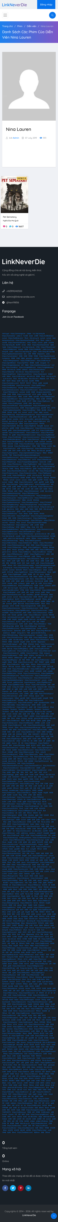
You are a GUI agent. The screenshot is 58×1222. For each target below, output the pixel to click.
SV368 (21, 754)
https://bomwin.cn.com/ (45, 529)
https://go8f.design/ (40, 637)
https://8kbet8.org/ (9, 462)
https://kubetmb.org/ (10, 838)
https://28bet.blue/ (33, 433)
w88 (8, 601)
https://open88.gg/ (13, 923)
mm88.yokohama (25, 838)
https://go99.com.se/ (24, 804)
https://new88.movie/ (27, 444)
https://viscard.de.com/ (10, 784)
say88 (53, 660)
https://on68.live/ (8, 813)
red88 (4, 777)
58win (50, 489)
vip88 (34, 982)
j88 (20, 660)
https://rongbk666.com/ (45, 367)
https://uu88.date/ (8, 770)
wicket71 (39, 833)
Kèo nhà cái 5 (34, 379)
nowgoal (43, 363)
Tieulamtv (5, 709)
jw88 (36, 970)
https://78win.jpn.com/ (10, 876)
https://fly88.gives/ (45, 473)
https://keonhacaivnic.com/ (11, 595)
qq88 (10, 640)
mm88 (13, 1020)
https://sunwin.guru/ (24, 518)
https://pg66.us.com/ (9, 397)
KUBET (42, 955)
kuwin (42, 574)
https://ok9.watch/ (8, 516)
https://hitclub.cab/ (9, 520)
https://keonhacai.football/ (25, 340)
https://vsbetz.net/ (9, 793)
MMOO (4, 642)
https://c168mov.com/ (9, 556)
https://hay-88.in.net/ (43, 631)
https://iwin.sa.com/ (23, 385)
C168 (38, 446)
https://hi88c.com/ (41, 1036)
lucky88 (45, 698)
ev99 (18, 592)
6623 (18, 991)
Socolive (31, 815)
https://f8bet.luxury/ (10, 993)
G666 (13, 772)
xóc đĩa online (41, 619)
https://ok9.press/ (22, 525)
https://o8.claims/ (37, 878)
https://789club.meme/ (17, 840)
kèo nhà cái (11, 370)
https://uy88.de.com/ (18, 601)
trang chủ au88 (30, 687)
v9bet (29, 345)
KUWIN (22, 748)
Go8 (18, 934)
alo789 (30, 718)
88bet (48, 601)
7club (23, 982)
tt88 (27, 561)
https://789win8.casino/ (37, 572)
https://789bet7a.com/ (15, 671)
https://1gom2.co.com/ (28, 529)
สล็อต (21, 424)
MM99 (34, 790)
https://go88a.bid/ (47, 673)
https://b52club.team (31, 491)
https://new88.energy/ (32, 781)
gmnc (9, 550)
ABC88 (4, 734)
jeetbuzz (32, 833)
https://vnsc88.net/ (39, 552)
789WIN (20, 761)
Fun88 (25, 336)
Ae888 (32, 671)
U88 (14, 759)
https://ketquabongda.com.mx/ (13, 579)
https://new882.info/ (39, 770)
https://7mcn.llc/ (25, 466)
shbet (45, 570)
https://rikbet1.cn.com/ (10, 534)
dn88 (30, 637)
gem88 (43, 408)
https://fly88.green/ (45, 469)
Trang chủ (7, 26)
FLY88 (19, 401)
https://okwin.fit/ (37, 1013)
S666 (36, 694)
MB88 (30, 1033)
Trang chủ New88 (26, 968)
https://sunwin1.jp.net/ (32, 680)
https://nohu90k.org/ (24, 948)
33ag (20, 795)
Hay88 (47, 574)
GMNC (4, 444)
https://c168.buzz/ (31, 743)
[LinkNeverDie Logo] (14, 4)
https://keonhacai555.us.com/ (12, 766)
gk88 (22, 581)
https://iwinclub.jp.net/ (10, 496)
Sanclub (10, 446)
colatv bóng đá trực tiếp (46, 352)
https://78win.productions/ (11, 853)
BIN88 (32, 363)
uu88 (33, 430)
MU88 (4, 464)
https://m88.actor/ (13, 664)
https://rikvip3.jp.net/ (25, 678)
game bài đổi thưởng (42, 419)
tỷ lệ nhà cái (23, 588)
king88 (10, 842)
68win (44, 606)
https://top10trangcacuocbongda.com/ (26, 455)
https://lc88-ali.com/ (38, 669)
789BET (50, 453)
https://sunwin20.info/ (10, 808)
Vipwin (39, 667)
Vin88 (9, 669)
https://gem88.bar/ (9, 363)
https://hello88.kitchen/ (10, 529)
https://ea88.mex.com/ (25, 651)
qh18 (33, 820)
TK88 (51, 698)
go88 (45, 343)
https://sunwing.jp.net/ (27, 635)
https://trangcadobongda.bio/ (27, 462)
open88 (36, 397)
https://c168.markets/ (9, 543)
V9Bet (28, 982)
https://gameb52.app (28, 628)
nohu (4, 601)
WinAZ (32, 860)
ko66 (3, 739)
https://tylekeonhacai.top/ (11, 493)
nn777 (29, 401)
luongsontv (6, 358)
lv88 (34, 788)
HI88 (32, 943)
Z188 (9, 518)
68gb (42, 559)
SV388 (24, 939)
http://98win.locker (33, 975)
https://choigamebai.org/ (11, 365)
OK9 (13, 451)
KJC (53, 365)
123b (7, 563)
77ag (31, 757)
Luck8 (9, 475)
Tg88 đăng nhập (8, 626)
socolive (51, 343)
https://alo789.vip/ (8, 968)
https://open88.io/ (13, 896)
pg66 (36, 815)
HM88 (10, 642)
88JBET (5, 883)
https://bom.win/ (33, 439)
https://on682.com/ (24, 730)
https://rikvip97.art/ (9, 374)
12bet (21, 1018)
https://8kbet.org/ (8, 415)
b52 (25, 354)
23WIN (32, 640)
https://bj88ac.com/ (9, 673)
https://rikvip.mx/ (8, 610)
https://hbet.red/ (45, 651)
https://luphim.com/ (31, 424)
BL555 (17, 599)
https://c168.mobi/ (33, 950)
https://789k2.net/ (8, 833)
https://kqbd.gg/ (8, 775)
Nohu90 (10, 444)
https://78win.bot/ (47, 433)
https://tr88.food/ (13, 835)
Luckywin (21, 583)
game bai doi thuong (18, 941)
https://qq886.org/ (8, 1038)
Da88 (16, 986)
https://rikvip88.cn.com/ (38, 835)
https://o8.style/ (12, 484)
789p (4, 822)
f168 (49, 439)
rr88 (3, 484)
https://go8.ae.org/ (34, 802)
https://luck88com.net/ (45, 921)
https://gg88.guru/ (34, 547)
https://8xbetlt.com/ (26, 534)
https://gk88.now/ (19, 1027)
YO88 (33, 988)
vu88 (12, 712)
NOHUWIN (6, 984)
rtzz (45, 898)
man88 (18, 950)
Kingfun (31, 655)
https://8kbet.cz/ (44, 901)
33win (4, 442)
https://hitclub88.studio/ (20, 669)
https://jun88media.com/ (41, 838)
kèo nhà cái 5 (50, 775)
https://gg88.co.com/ (32, 408)
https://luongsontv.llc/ (28, 606)
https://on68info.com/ (20, 757)
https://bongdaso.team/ (30, 502)
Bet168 (44, 410)
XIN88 (29, 822)
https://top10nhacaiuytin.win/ (40, 365)
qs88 (32, 583)
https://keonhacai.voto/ (10, 408)
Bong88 (40, 426)
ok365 (9, 772)
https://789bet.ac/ (34, 885)
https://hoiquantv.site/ (10, 473)
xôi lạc (24, 345)
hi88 (49, 950)
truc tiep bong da (39, 334)
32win (21, 808)
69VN (23, 914)
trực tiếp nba (45, 358)
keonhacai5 (6, 1002)
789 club (11, 667)
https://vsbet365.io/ (24, 793)
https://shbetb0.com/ (44, 460)
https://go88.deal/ (25, 406)
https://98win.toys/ (9, 799)
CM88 (17, 428)
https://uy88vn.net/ (9, 1015)
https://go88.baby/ (40, 518)
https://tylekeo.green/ (10, 453)
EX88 (46, 784)
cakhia (28, 538)
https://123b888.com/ (25, 586)
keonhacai (44, 595)
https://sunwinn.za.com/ (31, 437)
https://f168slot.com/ (47, 397)
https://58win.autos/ (40, 613)
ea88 (27, 970)
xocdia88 (5, 613)
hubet (38, 617)
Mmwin (27, 685)
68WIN (4, 658)
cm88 (16, 444)
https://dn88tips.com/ (10, 871)
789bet (33, 538)
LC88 (13, 581)
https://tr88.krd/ (22, 977)
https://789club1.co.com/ (43, 498)
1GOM (8, 381)
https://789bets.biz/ (14, 547)
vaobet (4, 403)
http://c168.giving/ (30, 626)
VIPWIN (19, 799)
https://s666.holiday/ (26, 712)
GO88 (25, 403)
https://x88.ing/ (40, 579)
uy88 (5, 538)
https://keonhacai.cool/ (10, 466)
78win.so (5, 469)
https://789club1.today (10, 635)
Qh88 (17, 626)
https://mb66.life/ (35, 349)
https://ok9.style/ (8, 820)
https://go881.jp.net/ (48, 437)
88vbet (4, 860)
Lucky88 (33, 849)
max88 (31, 381)
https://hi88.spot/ (19, 921)
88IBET (49, 579)
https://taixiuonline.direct (36, 725)
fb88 (17, 509)
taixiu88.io (29, 595)
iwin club (32, 471)
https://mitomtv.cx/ (30, 759)
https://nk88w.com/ (9, 826)
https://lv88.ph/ (31, 887)
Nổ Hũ (44, 802)
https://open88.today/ (27, 399)
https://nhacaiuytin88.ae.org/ (30, 727)
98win (49, 572)
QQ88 (8, 743)
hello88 (46, 815)
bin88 (28, 392)
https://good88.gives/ (10, 660)
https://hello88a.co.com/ (10, 628)
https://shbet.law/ (24, 460)
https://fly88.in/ (43, 743)
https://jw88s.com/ (19, 822)
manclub (49, 442)
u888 (37, 550)
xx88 (29, 354)
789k (36, 588)
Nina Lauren (47, 26)
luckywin (47, 653)
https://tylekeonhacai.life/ (12, 410)
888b (4, 817)
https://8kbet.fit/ (26, 903)
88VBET (21, 925)
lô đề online (29, 581)
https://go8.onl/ (22, 707)
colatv (11, 352)
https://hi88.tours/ (27, 736)
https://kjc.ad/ (20, 829)
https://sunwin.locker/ (10, 356)
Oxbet (21, 986)
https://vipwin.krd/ (8, 977)
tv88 (18, 763)
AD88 (33, 714)
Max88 (4, 430)
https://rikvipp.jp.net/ (43, 496)
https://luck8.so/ (8, 599)
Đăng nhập (46, 4)
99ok (48, 604)
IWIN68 (52, 536)
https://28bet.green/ (9, 815)
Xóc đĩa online (23, 379)
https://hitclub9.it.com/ (15, 637)
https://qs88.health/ (9, 781)
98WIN (42, 779)
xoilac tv (19, 336)
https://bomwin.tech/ (32, 372)
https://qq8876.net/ (21, 572)
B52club (39, 478)
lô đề (4, 509)
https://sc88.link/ (32, 653)
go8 (51, 561)
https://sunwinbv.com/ (27, 1011)
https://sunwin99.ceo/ (10, 406)
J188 (28, 646)
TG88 (49, 624)
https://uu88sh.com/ (43, 847)
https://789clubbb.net (9, 988)
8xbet (46, 635)
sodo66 (50, 671)
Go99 (21, 624)
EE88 (4, 471)
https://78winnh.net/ (48, 347)
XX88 (20, 356)
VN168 (50, 610)
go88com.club (18, 682)
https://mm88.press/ (9, 388)
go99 (47, 559)
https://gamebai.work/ (43, 448)
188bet (47, 1004)
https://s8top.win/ (8, 910)
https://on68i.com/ (13, 721)
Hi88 (13, 1013)
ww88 (41, 586)
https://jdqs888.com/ (19, 1040)
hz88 (39, 606)
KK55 (4, 545)
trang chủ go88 (36, 698)
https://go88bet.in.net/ (16, 685)
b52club (5, 421)
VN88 (46, 806)
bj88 (34, 466)
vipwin (37, 696)
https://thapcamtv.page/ (45, 997)
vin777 (18, 982)
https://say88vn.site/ (36, 691)
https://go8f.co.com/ (9, 932)
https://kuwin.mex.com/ (10, 887)
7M (19, 916)
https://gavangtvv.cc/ (45, 748)
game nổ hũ (6, 552)
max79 (39, 811)
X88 (38, 822)
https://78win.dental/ (32, 957)
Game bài (42, 462)
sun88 (39, 982)
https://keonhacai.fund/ (40, 345)
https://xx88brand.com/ (32, 388)
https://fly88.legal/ (14, 574)
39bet (17, 727)
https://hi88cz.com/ (21, 1029)
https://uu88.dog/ (8, 847)
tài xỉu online (29, 419)
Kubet (37, 644)
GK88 (45, 849)
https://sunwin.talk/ (24, 394)
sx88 (41, 970)
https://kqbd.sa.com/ (18, 1002)
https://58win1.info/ (9, 763)
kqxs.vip (9, 649)
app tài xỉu (10, 509)
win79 (30, 412)
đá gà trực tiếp (40, 712)
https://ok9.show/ (8, 622)
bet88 (19, 370)
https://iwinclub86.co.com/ (11, 500)
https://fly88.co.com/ (37, 554)
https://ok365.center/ (28, 361)
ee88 (43, 617)
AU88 (4, 687)
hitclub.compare (7, 698)
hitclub (34, 343)
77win (20, 514)
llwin (44, 811)
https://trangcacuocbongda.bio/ (42, 516)
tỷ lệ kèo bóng (47, 982)
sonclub (40, 952)
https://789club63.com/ (43, 676)
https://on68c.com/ (15, 725)
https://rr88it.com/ (39, 421)
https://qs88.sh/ (8, 894)
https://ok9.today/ (48, 939)
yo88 (14, 487)
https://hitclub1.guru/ (46, 694)
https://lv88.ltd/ (35, 590)
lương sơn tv (21, 633)
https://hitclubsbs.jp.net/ (42, 406)
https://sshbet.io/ (45, 457)
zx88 (31, 925)
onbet (4, 716)
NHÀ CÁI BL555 (42, 867)
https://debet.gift (9, 1045)
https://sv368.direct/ (46, 336)
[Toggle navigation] (5, 15)
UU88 (8, 581)
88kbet (41, 869)
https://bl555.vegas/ (27, 1000)
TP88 (40, 883)
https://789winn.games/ (42, 907)
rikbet (48, 592)
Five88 (4, 986)
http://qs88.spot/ (33, 862)
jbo (12, 1031)
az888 (26, 694)
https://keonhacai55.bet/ (17, 343)
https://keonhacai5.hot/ (42, 678)
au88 (52, 559)
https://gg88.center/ (26, 484)
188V (10, 745)
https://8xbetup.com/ (9, 997)
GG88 (33, 392)
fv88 (26, 925)
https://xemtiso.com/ (23, 831)
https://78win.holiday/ (10, 880)
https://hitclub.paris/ (10, 1022)
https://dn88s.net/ (8, 707)
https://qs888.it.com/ (40, 856)
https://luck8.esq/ (17, 806)
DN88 (29, 613)
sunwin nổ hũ (48, 689)
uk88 (26, 509)
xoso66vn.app (13, 790)
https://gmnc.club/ (25, 597)
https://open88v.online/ (10, 590)
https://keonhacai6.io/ (22, 1031)
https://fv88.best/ (15, 930)
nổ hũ (34, 394)
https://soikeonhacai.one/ (11, 608)
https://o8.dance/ (23, 878)
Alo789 (18, 345)
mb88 (32, 561)
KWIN (51, 831)
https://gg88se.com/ (9, 703)
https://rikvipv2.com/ (9, 678)
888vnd (46, 925)
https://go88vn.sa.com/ (10, 457)
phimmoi (53, 887)
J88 (3, 604)
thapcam (5, 691)
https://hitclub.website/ (37, 370)
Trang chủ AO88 (36, 961)
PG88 (38, 410)
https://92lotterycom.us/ (16, 545)
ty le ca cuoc (7, 379)
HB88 (4, 919)
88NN (44, 799)
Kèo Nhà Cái (40, 655)
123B (21, 626)
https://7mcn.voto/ (8, 511)
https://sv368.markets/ (29, 817)
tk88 (39, 464)
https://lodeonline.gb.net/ (12, 439)
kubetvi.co (6, 633)
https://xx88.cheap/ (19, 995)
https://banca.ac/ (27, 448)
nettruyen (5, 334)
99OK (14, 934)
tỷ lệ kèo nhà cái (33, 507)
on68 (35, 689)
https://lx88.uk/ (44, 919)
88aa (43, 745)
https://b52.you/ (37, 520)
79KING (41, 424)
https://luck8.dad (16, 613)
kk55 (20, 813)
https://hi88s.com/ (8, 401)
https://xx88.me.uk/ (44, 361)
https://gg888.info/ (9, 907)
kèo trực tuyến (13, 588)
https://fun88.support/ (10, 1018)
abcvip (19, 905)
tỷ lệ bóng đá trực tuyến (16, 617)
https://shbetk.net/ (25, 543)
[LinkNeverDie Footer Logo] (23, 261)
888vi (41, 925)
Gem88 (10, 986)
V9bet (35, 412)
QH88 (10, 869)
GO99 (4, 583)
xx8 (3, 856)
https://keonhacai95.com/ (18, 417)
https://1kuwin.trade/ (40, 730)
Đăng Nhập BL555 (17, 928)
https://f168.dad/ (24, 556)
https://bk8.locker (46, 941)
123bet (17, 698)
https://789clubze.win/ (10, 424)
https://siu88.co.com (34, 799)
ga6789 (41, 482)
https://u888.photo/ (47, 550)
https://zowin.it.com (47, 644)
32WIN (21, 860)
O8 (38, 574)
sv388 (36, 336)
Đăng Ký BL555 (31, 923)
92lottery (38, 977)
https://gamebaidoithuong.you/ (30, 453)
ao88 (36, 482)
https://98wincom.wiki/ (37, 1024)
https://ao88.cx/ (43, 707)
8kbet (9, 376)
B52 (48, 408)
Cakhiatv (27, 874)
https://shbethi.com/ (9, 460)
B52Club (36, 500)
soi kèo (53, 358)
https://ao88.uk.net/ (9, 700)
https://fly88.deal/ (23, 516)
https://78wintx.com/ (45, 487)
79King (43, 446)
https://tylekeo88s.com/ (44, 716)
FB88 (27, 550)
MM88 (30, 356)
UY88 (28, 642)
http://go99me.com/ (42, 761)
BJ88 (12, 856)
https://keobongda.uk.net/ (43, 892)
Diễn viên (31, 26)
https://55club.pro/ (42, 640)
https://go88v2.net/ (28, 732)
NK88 (9, 561)
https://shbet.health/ (32, 604)
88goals (42, 379)
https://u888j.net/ (24, 552)
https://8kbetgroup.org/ (10, 903)
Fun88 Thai (25, 741)
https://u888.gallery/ (21, 649)
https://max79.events (33, 991)
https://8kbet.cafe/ (31, 754)
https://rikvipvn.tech (49, 991)
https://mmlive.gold (47, 563)
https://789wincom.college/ (11, 1033)
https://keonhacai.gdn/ (47, 390)
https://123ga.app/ (13, 817)
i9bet (30, 421)
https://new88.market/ (17, 433)
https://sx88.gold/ (9, 592)
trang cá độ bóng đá (34, 1042)
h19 (52, 401)
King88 (36, 894)
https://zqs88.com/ (9, 878)
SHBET (50, 374)
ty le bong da (7, 568)
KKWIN (15, 860)
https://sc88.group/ (15, 403)
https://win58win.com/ (44, 932)
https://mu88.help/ (14, 437)
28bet (10, 662)
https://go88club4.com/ (44, 444)
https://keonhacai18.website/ (17, 471)
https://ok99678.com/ (9, 514)
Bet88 (24, 401)
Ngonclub (44, 439)
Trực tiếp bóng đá (8, 345)
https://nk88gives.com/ (35, 966)
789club (44, 417)
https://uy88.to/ (25, 790)
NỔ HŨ (8, 489)
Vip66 (4, 347)
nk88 (38, 646)
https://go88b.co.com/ (25, 498)
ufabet (29, 334)
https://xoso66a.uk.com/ (15, 858)
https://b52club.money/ (43, 428)
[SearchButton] (52, 15)
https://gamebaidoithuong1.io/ (12, 680)
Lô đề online (33, 487)
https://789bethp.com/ (15, 554)
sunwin (4, 338)
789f (36, 662)
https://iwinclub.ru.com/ (10, 383)
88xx (4, 561)
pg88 (31, 916)
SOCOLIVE (44, 734)
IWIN (37, 340)
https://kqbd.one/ (44, 505)
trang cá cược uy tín (47, 507)
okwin (53, 869)
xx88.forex (24, 833)
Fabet (45, 984)
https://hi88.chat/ (8, 525)
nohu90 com (33, 919)
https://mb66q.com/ (10, 349)
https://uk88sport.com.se (27, 811)
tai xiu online (47, 583)
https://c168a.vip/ (37, 1009)
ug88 (31, 694)
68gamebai (41, 642)
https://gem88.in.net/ (27, 768)
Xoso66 (20, 349)
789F (26, 772)
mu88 (47, 561)
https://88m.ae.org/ (23, 705)
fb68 (35, 1018)
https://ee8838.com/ (9, 586)
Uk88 (26, 986)
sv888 (19, 826)
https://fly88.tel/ (30, 426)
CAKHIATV (36, 734)
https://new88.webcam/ (10, 478)
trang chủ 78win (49, 1009)
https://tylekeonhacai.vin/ (11, 502)
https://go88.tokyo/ (39, 385)
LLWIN (49, 446)
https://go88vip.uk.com (10, 955)
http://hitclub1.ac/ (49, 766)
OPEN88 (49, 399)
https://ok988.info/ (19, 475)
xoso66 (4, 343)
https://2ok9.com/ (9, 448)
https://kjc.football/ (9, 426)
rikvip (29, 343)
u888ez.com (18, 658)
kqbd (40, 412)
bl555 (54, 586)
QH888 (30, 761)
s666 (19, 714)
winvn (27, 671)
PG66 (41, 653)
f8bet (45, 453)
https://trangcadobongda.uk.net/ (14, 559)
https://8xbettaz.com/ (10, 624)
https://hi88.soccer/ (10, 1047)
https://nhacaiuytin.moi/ (28, 505)
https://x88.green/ (35, 570)
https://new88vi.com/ (41, 1040)
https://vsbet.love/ (8, 1042)
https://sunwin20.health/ (28, 844)
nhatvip (31, 696)
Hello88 (49, 732)
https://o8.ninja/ (48, 464)
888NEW (5, 577)
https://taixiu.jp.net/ (9, 498)
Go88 (37, 363)
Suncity (4, 946)
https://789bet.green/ (42, 1029)
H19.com (16, 788)
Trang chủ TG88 (12, 957)
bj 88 (24, 646)
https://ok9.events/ (26, 482)
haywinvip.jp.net (30, 682)
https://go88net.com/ (10, 532)
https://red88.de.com (9, 811)
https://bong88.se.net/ (10, 507)
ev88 (9, 487)
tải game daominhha (43, 392)
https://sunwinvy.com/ (43, 928)
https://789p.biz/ (38, 797)
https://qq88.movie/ (23, 1013)
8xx (3, 367)
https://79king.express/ (11, 361)
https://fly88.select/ (30, 464)
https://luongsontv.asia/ (27, 997)
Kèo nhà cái (39, 581)
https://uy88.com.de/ (42, 649)
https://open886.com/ (10, 399)
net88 (36, 442)
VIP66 (38, 347)
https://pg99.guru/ (38, 973)
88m (32, 912)
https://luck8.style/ (9, 797)
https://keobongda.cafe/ (21, 430)
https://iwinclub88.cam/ (20, 824)
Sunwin (46, 426)
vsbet (22, 509)
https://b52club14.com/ (10, 748)
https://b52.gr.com (14, 979)
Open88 (16, 642)
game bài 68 (47, 977)
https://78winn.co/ (39, 959)
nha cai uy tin (51, 376)
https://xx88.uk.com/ (36, 700)
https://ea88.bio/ (43, 538)
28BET (9, 831)
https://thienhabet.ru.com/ (26, 435)
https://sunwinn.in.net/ (39, 610)
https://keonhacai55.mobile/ (37, 523)
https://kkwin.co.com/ (25, 662)
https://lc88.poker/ (23, 973)
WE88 (51, 635)
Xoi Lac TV (32, 930)
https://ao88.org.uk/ (26, 1022)
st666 (51, 777)
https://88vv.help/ (8, 867)
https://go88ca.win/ (9, 959)
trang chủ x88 (42, 687)
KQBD (30, 905)
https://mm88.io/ (12, 367)
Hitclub (44, 394)
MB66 (26, 349)
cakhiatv (36, 358)
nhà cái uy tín (34, 338)
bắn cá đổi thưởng (49, 1042)
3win (42, 930)
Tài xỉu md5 (24, 892)
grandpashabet (44, 703)
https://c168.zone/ (35, 615)
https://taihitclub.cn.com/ (29, 457)
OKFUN (52, 880)
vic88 (9, 777)
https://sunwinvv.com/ (13, 646)
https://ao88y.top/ (41, 964)
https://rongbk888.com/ (27, 367)
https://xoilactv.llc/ (8, 741)
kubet (31, 336)
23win (49, 410)
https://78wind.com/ (14, 464)
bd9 (4, 835)
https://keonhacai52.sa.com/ (37, 1002)
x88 (52, 484)
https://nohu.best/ (8, 804)
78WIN (9, 779)
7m (48, 363)
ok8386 (22, 653)
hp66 (27, 563)
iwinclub (22, 392)
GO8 (49, 898)
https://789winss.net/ (9, 961)
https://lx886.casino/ (47, 862)
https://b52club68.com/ (27, 532)
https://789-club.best (39, 685)
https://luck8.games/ (32, 806)
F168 (28, 451)
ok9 (22, 365)
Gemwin (12, 523)
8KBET (13, 633)
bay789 (24, 1015)
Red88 (51, 984)
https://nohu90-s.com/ (10, 844)
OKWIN (48, 1020)
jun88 (29, 475)
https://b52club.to (33, 559)
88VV (33, 631)
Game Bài (17, 631)
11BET (4, 1031)
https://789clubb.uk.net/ (30, 493)
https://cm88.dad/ (8, 385)
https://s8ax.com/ (45, 948)
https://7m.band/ (46, 502)
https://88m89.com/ (26, 955)
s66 (14, 734)
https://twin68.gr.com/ (10, 754)
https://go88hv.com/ (22, 610)
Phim (19, 26)
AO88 (14, 518)
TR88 (50, 829)
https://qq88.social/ (42, 943)
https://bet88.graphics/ (22, 446)
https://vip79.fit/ (23, 363)
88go (39, 1018)
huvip (42, 824)
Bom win (32, 619)
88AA (30, 786)
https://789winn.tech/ (26, 871)
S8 (36, 583)
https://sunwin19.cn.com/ (29, 390)
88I (48, 534)
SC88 (30, 514)
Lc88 (27, 579)
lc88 (38, 788)
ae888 (12, 428)
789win (34, 383)
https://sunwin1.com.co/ (31, 673)
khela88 (46, 833)
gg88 (24, 802)
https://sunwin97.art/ (24, 374)
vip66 (52, 345)
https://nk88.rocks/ (46, 1027)
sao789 (40, 480)
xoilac (48, 354)
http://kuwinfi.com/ (33, 826)
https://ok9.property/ (47, 466)
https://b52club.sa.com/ (10, 390)
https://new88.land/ (24, 770)
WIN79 (38, 988)
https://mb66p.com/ (14, 347)
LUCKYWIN (22, 961)
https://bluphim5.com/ (47, 356)
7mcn (15, 379)
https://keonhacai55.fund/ (19, 577)
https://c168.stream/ (29, 851)
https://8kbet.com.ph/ (26, 752)
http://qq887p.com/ (45, 910)
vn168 (53, 617)
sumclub (12, 570)
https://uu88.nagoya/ (10, 644)
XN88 (46, 842)
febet (25, 905)
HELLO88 (19, 1045)
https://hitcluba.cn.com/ (30, 608)
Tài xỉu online (45, 822)
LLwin (54, 651)
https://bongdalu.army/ (10, 505)
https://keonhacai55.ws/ (33, 766)
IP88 (22, 1009)
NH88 (30, 939)
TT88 (34, 804)
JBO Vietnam (7, 921)
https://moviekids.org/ (21, 568)
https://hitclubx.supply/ (26, 565)
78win (26, 338)
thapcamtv (41, 354)
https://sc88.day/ (8, 527)
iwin (47, 379)
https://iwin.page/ (23, 520)
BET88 (33, 721)
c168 (3, 489)
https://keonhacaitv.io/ (11, 653)
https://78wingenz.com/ (44, 545)
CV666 (21, 964)
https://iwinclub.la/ (8, 336)
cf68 (10, 730)
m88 (13, 732)
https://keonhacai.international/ (37, 536)
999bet (41, 775)
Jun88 (25, 397)
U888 (48, 554)
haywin (25, 691)
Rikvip (14, 381)
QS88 (19, 511)
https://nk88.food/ (32, 858)
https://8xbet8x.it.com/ (43, 750)
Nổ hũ (24, 439)
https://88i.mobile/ (8, 705)
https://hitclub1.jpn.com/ (10, 676)
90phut (35, 543)
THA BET (36, 941)
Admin (16, 138)
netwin (26, 964)
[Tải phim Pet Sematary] (14, 194)
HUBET (48, 788)
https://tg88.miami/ (16, 883)
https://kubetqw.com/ (10, 723)
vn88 (28, 631)
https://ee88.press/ (9, 975)
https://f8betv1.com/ (36, 937)
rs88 (25, 761)
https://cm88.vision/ (47, 430)
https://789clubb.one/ (10, 392)
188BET (23, 527)
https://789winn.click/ (23, 867)
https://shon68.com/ (19, 1004)
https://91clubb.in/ (40, 624)
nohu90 (29, 500)
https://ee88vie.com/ (15, 338)
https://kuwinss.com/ (20, 869)
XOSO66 (19, 734)
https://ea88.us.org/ (27, 784)
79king (33, 451)
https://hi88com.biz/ (42, 660)
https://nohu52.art (43, 664)
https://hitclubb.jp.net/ (27, 496)
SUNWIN (38, 568)
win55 (18, 732)
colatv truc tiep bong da (23, 352)
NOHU (28, 748)
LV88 (20, 842)
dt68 (30, 403)
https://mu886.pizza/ (26, 723)
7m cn (29, 979)
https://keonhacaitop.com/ (25, 415)
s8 (12, 689)
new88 (4, 725)
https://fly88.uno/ (43, 401)
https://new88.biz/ (29, 410)
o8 (38, 466)
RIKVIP (22, 383)
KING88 (10, 752)
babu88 (52, 833)
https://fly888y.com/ (44, 682)
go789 (4, 979)
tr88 (42, 696)
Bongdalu (22, 507)
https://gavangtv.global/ (42, 757)
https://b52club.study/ (10, 541)
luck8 (19, 563)
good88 (17, 849)
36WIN (37, 736)
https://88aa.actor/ (27, 428)
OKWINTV (15, 777)
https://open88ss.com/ (27, 993)
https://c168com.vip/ (24, 865)
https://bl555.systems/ (33, 541)
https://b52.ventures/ (10, 696)
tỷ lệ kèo (10, 1029)
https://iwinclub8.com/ (11, 768)
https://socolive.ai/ (28, 763)
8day (51, 480)
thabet (10, 482)
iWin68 (4, 685)
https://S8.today (19, 745)
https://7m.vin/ (7, 631)
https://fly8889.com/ (42, 484)
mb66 (30, 480)
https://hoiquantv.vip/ (47, 471)
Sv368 (43, 399)
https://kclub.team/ (40, 374)
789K (9, 898)
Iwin (19, 412)
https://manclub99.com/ (44, 415)
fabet (31, 509)
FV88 (33, 667)
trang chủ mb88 (18, 687)
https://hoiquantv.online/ (28, 473)
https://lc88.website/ (25, 703)
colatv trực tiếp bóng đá (16, 538)
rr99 (48, 1018)
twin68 (26, 640)
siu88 (47, 482)
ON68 (21, 655)
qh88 (23, 592)
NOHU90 (19, 570)
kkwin (52, 826)
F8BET (26, 716)
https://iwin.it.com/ (27, 676)
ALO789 (5, 455)
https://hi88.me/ (26, 469)
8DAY (12, 984)
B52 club (25, 381)
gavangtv (29, 358)
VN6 (26, 883)
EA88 (50, 655)
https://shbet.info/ (33, 511)
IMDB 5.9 (21, 178)
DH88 (15, 919)
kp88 (19, 932)
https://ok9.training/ (9, 851)
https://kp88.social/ (27, 599)
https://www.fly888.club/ (45, 435)
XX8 (28, 714)
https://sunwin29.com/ (10, 694)
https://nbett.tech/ (19, 966)
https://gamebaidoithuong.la (45, 565)
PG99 (50, 394)
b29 (41, 489)
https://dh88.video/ (49, 590)
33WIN (25, 570)
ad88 (7, 856)
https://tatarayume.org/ (35, 840)
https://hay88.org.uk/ (14, 739)
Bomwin (5, 417)
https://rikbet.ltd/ (8, 372)
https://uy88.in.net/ (9, 651)
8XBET (46, 608)
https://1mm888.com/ (40, 995)
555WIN (41, 923)
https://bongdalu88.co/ (15, 442)
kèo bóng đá (31, 921)
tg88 (4, 554)
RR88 (34, 354)
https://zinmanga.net (18, 334)
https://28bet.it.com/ (19, 885)
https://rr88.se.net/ (19, 376)
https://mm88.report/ (10, 655)
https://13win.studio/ (24, 797)
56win (28, 1009)
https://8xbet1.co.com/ (26, 750)
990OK (41, 993)
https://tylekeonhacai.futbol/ (12, 354)
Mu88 (44, 988)
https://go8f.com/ (18, 1036)
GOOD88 (17, 952)
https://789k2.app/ (8, 948)
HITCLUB (10, 572)
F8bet (21, 491)
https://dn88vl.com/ (42, 946)
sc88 (18, 448)
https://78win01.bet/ (46, 543)
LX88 (16, 752)
